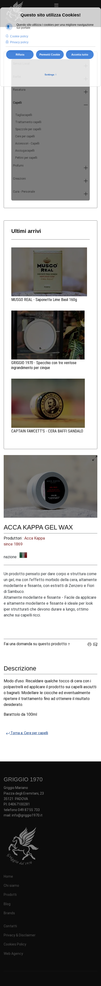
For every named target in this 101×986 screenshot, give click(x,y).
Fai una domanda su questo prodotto (35, 644)
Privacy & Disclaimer (20, 935)
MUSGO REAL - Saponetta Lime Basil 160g (44, 299)
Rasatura (19, 92)
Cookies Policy (15, 944)
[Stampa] (89, 644)
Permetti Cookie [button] (49, 54)
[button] (85, 92)
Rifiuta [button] (20, 54)
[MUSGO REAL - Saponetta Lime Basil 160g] (50, 272)
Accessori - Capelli (27, 143)
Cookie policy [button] (19, 36)
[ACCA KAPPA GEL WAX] (50, 486)
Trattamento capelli (28, 122)
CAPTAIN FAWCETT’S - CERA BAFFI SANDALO (47, 431)
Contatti (10, 926)
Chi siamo (11, 885)
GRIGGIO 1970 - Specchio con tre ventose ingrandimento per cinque (43, 365)
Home (8, 876)
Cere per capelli (25, 136)
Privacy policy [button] (19, 42)
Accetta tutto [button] (79, 54)
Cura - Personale (24, 194)
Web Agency (13, 954)
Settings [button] (51, 74)
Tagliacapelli (23, 115)
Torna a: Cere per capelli (29, 733)
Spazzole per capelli (28, 129)
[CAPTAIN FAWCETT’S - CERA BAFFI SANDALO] (50, 403)
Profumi (18, 167)
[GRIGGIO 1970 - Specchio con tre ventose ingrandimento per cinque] (50, 335)
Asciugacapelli (25, 150)
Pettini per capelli (26, 157)
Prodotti (10, 895)
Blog (7, 904)
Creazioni (19, 181)
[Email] (95, 644)
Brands (9, 913)
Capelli (17, 105)
